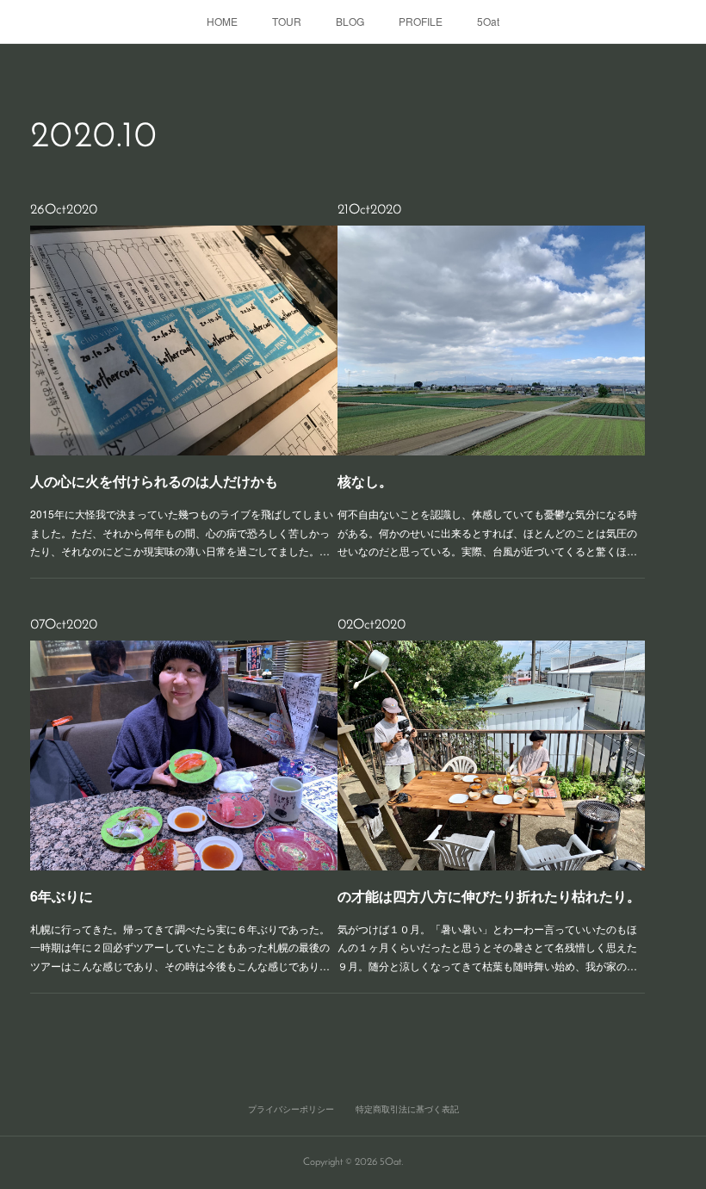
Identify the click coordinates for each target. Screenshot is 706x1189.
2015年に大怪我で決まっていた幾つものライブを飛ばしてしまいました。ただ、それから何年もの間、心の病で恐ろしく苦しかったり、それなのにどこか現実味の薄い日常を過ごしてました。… (181, 532)
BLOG (350, 21)
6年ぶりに (61, 896)
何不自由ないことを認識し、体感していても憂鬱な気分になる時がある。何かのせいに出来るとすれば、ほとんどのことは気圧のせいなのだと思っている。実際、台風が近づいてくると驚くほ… (487, 532)
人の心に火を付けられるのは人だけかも (154, 481)
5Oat (488, 21)
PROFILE (421, 21)
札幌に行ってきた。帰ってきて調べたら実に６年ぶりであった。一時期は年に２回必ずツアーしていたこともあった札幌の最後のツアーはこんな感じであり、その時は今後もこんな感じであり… (180, 947)
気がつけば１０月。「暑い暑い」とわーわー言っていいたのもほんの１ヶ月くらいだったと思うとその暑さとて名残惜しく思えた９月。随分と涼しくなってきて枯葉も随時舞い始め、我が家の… (487, 947)
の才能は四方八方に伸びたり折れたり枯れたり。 (489, 896)
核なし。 (365, 481)
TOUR (286, 21)
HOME (222, 21)
